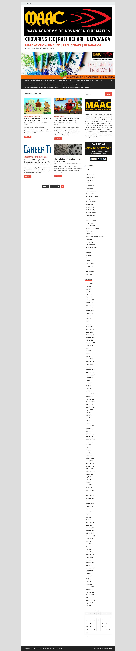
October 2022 (89, 404)
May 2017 (88, 578)
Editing (88, 199)
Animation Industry (28, 116)
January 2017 (89, 589)
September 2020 (90, 471)
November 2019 (90, 498)
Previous (45, 186)
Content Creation (90, 191)
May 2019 (88, 514)
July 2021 (88, 444)
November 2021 (90, 434)
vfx (86, 258)
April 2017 (88, 581)
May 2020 (88, 482)
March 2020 (89, 487)
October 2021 (89, 436)
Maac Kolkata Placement (92, 228)
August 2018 (89, 538)
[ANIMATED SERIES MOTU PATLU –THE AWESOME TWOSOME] (68, 106)
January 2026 (89, 302)
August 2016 (89, 603)
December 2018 (90, 527)
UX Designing (89, 255)
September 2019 (90, 503)
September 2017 (90, 568)
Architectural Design (91, 180)
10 (90, 623)
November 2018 (90, 530)
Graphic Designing (38, 156)
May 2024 (88, 353)
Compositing (89, 188)
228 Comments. (76, 163)
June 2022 (88, 415)
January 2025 (89, 332)
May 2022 (88, 418)
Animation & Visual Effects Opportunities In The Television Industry (46, 80)
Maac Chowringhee (91, 220)
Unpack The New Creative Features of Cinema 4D (77, 87)
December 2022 (90, 399)
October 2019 (89, 501)
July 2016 (88, 605)
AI (86, 172)
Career (87, 183)
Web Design (89, 274)
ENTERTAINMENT (91, 201)
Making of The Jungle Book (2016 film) (71, 84)
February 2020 (90, 490)
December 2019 (90, 495)
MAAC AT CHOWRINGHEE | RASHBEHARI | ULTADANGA (63, 45)
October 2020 (89, 468)
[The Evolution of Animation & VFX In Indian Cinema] (68, 149)
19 (98, 626)
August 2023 (89, 377)
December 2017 (90, 560)
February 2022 (90, 426)
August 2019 (89, 506)
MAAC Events (89, 223)
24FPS (87, 169)
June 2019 (88, 511)
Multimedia (34, 157)
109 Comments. (47, 164)
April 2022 (88, 420)
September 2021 (90, 439)
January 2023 (89, 396)
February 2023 (90, 393)
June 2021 (88, 447)
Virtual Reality (90, 263)
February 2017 (90, 586)
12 (98, 623)
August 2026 (89, 283)
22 (110, 626)
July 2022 (88, 412)
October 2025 (89, 308)
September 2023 (90, 375)
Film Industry (89, 204)
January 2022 (89, 428)
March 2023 (89, 391)
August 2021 (89, 442)
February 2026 (90, 300)
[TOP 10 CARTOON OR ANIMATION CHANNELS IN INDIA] (37, 106)
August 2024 (89, 345)
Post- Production (90, 244)
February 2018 (90, 554)
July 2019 (88, 509)
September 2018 (90, 536)
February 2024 (90, 361)
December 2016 (90, 592)
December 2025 (90, 305)
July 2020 (88, 477)
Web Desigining (90, 271)
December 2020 (90, 463)
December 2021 (90, 431)
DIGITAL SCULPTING (92, 196)
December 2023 (90, 367)
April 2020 (88, 485)
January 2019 (89, 525)
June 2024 (88, 351)
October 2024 (89, 340)
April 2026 (88, 294)
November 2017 (90, 562)
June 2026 (88, 289)
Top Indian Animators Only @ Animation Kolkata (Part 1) (42, 87)
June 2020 (88, 479)
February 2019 (90, 522)
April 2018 (88, 549)
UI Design (88, 252)
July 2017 (88, 573)
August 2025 (89, 313)
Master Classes (90, 231)
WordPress (103, 648)
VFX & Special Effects (42, 157)
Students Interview (91, 250)
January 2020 (89, 493)
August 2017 (89, 570)
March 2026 (89, 297)
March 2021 (89, 455)
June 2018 (88, 544)
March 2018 (89, 552)
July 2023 (88, 380)
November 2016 (90, 594)
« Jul (86, 637)
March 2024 (89, 359)
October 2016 (89, 597)
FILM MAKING (90, 207)
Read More (27, 136)
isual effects (89, 217)
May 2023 (88, 385)
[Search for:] (98, 94)
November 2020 (90, 466)
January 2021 (89, 460)
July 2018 (88, 541)
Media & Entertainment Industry (94, 236)
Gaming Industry (90, 209)
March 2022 (89, 423)
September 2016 (90, 600)
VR (86, 268)
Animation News (38, 116)
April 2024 (88, 356)
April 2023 (88, 388)
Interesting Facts (90, 215)
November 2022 (90, 401)
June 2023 (88, 383)
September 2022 (90, 407)
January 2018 (89, 557)
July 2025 (88, 316)
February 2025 (90, 329)
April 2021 (88, 452)
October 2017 (89, 565)
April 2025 (88, 324)
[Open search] (111, 80)
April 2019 (88, 517)
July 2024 (88, 348)
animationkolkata (39, 122)
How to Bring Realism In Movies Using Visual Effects (41, 84)
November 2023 (90, 369)
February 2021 (90, 458)
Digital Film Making (91, 193)
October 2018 (89, 533)
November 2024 (90, 337)
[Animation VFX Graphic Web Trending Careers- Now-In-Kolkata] (37, 149)
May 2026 (88, 292)
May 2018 (88, 546)
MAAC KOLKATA (90, 226)
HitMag (110, 648)
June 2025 (88, 318)
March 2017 (89, 584)
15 (110, 623)
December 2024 (90, 334)
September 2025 (90, 310)
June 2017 (88, 576)
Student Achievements (92, 247)
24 (90, 629)
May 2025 (88, 321)
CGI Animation (90, 185)
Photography (89, 242)
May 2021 (88, 450)
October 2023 (89, 372)
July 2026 (88, 286)
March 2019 (89, 519)
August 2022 (89, 410)
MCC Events (89, 234)
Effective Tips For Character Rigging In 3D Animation (86, 80)
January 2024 (89, 364)
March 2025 (89, 326)
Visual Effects (89, 266)
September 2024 (90, 342)
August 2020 (89, 474)
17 (90, 626)
